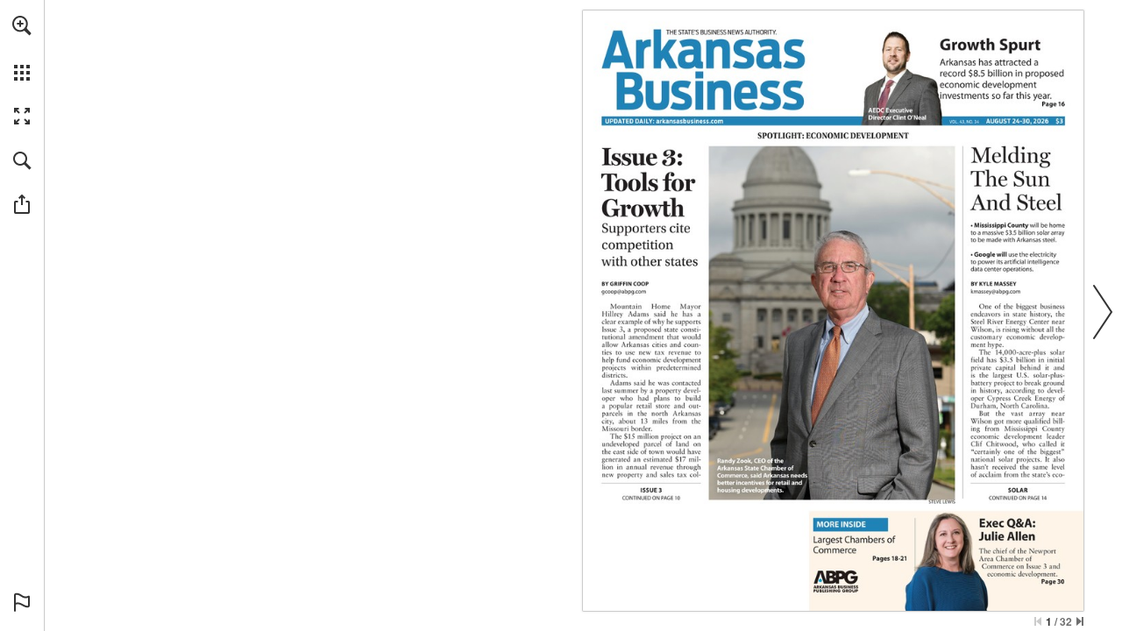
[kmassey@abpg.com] (995, 290)
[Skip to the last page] (1079, 621)
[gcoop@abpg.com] (623, 290)
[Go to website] (689, 121)
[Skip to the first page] (1037, 621)
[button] (22, 25)
